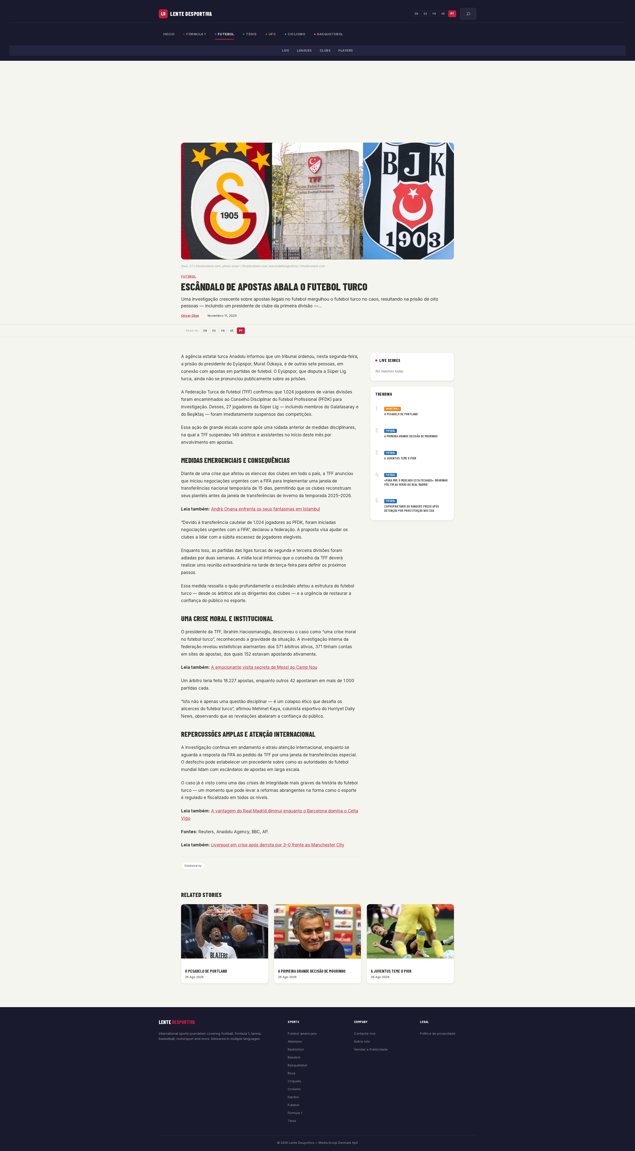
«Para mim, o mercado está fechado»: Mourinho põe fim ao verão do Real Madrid (416, 482)
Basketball (392, 408)
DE (443, 13)
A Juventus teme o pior (400, 458)
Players (345, 50)
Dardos (293, 1097)
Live (285, 50)
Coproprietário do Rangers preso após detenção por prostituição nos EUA (411, 508)
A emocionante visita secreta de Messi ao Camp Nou (264, 667)
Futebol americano (302, 1033)
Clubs (325, 50)
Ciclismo (296, 34)
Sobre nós (362, 1041)
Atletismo (295, 1041)
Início (168, 34)
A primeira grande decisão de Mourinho (411, 436)
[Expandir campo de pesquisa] (468, 14)
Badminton (296, 1049)
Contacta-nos (365, 1033)
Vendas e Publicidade (371, 1049)
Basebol (294, 1057)
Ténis (251, 34)
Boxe (291, 1073)
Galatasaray (193, 865)
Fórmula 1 (196, 34)
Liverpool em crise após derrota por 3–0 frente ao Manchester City (277, 844)
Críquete (294, 1081)
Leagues (304, 50)
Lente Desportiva (191, 13)
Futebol (226, 34)
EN (416, 13)
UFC (272, 34)
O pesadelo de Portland (401, 414)
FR (434, 13)
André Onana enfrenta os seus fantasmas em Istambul (265, 509)
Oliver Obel (190, 316)
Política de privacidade (437, 1033)
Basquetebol (330, 34)
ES (425, 13)
